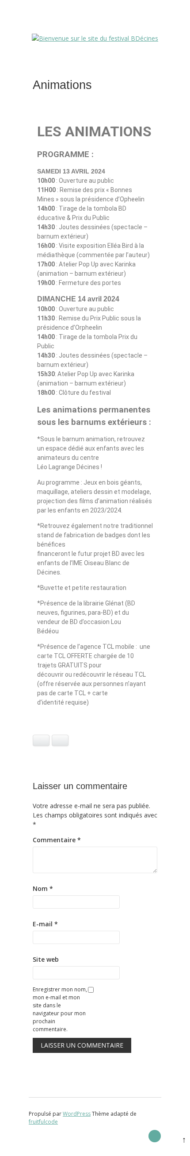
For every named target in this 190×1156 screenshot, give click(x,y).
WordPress (77, 1113)
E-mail (45, 924)
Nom (43, 888)
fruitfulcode (43, 1121)
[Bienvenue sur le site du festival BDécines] (95, 38)
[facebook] (154, 1136)
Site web (46, 959)
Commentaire (57, 840)
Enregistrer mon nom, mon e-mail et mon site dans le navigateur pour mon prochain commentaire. (60, 1009)
